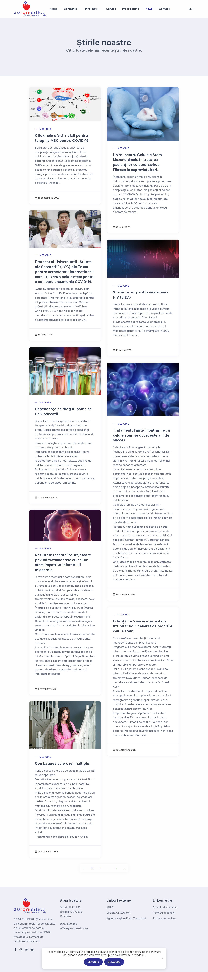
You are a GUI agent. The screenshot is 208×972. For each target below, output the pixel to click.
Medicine (45, 128)
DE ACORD (93, 961)
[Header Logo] (30, 8)
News (149, 9)
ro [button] (190, 9)
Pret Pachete (130, 9)
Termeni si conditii (164, 913)
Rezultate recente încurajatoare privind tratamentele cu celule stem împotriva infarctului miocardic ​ (63, 562)
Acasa (53, 9)
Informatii (91, 9)
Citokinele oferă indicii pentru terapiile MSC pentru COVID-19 (62, 138)
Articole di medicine (165, 907)
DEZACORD (114, 961)
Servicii (111, 9)
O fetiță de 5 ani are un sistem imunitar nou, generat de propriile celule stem (142, 626)
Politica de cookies (164, 918)
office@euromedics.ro (74, 928)
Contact (164, 9)
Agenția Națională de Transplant (126, 918)
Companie (70, 9)
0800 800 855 (68, 923)
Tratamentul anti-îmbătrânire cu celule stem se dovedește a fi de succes (141, 435)
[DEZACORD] (162, 958)
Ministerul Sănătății (118, 913)
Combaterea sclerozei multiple (62, 763)
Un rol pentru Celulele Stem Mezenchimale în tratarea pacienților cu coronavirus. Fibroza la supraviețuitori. (137, 162)
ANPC (109, 907)
